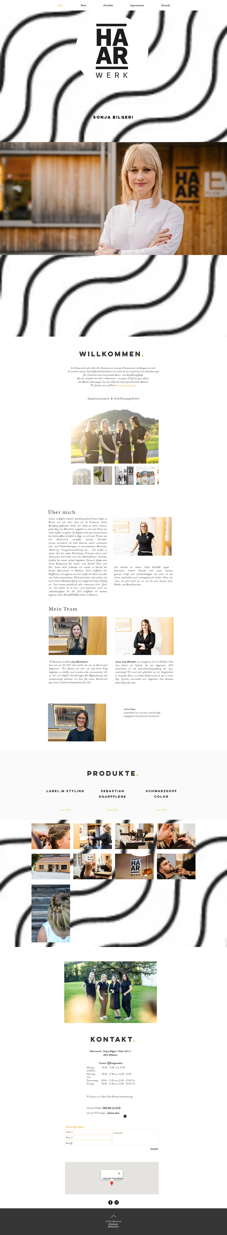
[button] (65, 809)
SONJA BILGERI (113, 117)
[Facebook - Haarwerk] (110, 1202)
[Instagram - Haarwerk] (116, 1202)
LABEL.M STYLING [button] (65, 791)
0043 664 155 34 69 (111, 1108)
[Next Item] (153, 433)
